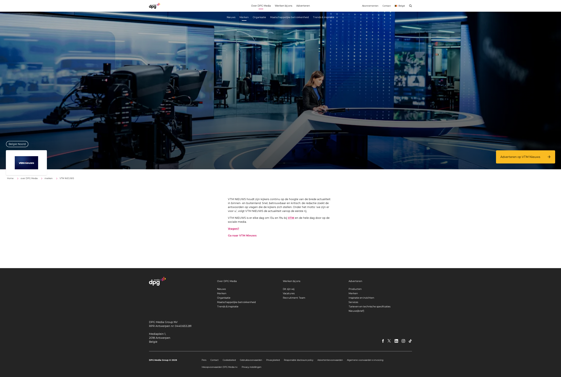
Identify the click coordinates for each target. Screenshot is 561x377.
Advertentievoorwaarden (330, 360)
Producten (355, 289)
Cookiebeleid (229, 360)
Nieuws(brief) (356, 311)
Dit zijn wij (288, 289)
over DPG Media (29, 178)
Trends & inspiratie (323, 17)
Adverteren (303, 5)
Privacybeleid (273, 360)
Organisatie (259, 17)
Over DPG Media (261, 5)
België (401, 6)
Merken (244, 17)
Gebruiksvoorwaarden (251, 360)
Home (10, 178)
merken (49, 178)
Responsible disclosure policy (298, 360)
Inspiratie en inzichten (361, 297)
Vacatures (289, 293)
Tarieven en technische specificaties (369, 306)
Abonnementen (370, 6)
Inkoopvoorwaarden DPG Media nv (220, 367)
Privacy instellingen (251, 367)
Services (353, 302)
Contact (386, 6)
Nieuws (231, 17)
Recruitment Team (294, 297)
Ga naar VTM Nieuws (242, 235)
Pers (204, 360)
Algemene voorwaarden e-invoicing (365, 360)
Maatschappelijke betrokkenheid (289, 17)
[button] (525, 156)
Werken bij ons (283, 5)
